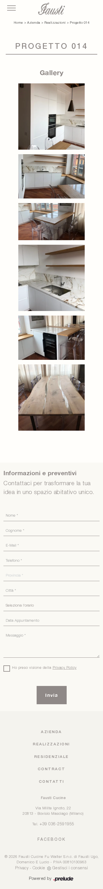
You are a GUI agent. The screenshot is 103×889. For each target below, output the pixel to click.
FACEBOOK (51, 839)
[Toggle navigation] (11, 8)
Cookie (39, 868)
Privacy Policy (65, 667)
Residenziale (51, 756)
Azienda (33, 22)
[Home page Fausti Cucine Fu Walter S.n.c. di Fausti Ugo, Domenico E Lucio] (51, 8)
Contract (52, 769)
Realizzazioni (55, 22)
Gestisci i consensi (70, 868)
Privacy (22, 868)
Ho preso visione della (44, 667)
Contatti (51, 781)
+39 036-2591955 (56, 824)
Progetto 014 (79, 22)
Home (18, 22)
